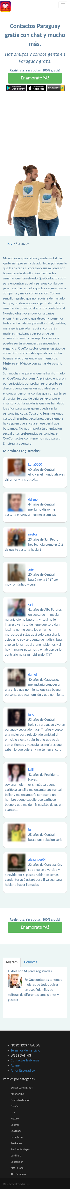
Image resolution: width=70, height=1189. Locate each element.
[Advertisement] (35, 128)
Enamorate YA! (35, 78)
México (15, 1118)
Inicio (8, 244)
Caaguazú (16, 1131)
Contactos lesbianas (25, 1060)
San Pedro (16, 1143)
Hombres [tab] (30, 962)
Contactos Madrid (20, 1100)
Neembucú (17, 1137)
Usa (13, 1112)
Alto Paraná (17, 1168)
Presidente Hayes (20, 1149)
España (14, 1106)
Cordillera (16, 1155)
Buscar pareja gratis (21, 1087)
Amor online (17, 1094)
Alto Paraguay (18, 1174)
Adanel (15, 1065)
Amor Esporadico (23, 1071)
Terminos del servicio (25, 1050)
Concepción (17, 1162)
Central (15, 1125)
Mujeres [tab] (12, 962)
